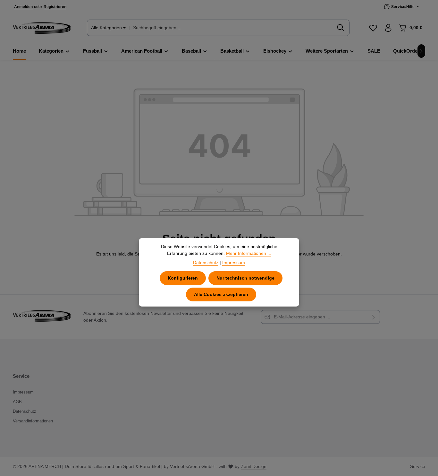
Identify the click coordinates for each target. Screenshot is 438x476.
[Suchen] (341, 28)
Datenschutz (24, 411)
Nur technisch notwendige (245, 278)
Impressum (23, 392)
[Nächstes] (421, 51)
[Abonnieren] (373, 317)
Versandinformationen (33, 421)
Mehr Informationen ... (248, 253)
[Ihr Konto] (388, 28)
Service (417, 466)
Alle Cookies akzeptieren (221, 294)
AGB (17, 401)
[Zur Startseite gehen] (42, 28)
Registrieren (55, 6)
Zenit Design (253, 466)
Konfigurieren (183, 278)
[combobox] (231, 28)
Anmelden (23, 6)
